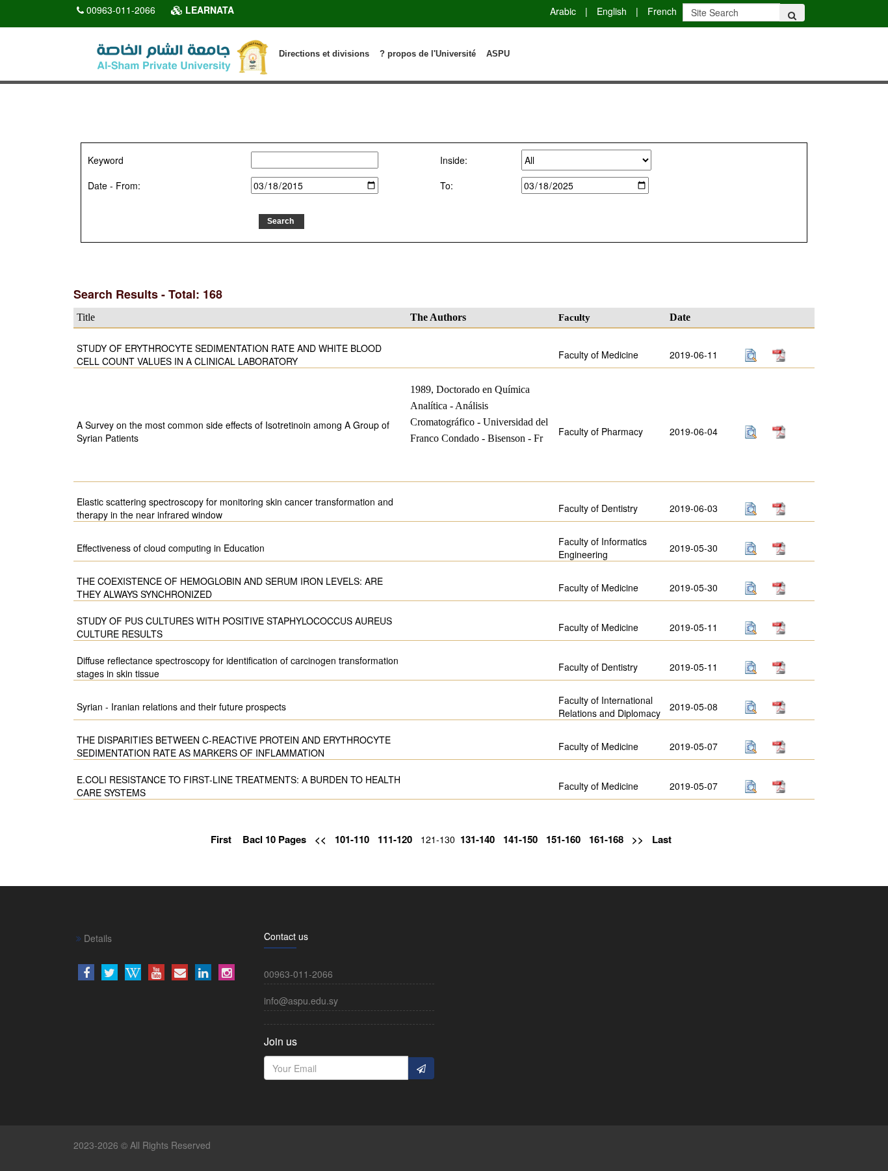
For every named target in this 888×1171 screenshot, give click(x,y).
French (662, 11)
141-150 (520, 839)
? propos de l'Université (428, 54)
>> (638, 839)
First (221, 839)
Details (96, 938)
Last (662, 839)
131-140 (477, 839)
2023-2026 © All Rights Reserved (142, 1144)
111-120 (395, 839)
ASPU (498, 54)
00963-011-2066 (120, 9)
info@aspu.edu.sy (301, 1000)
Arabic (563, 11)
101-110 (352, 839)
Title (86, 317)
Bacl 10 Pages (274, 839)
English (612, 11)
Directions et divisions (324, 54)
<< (320, 839)
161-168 (606, 839)
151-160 (563, 839)
